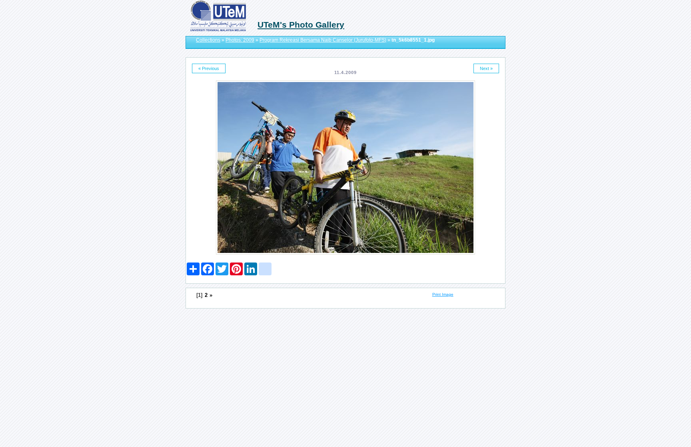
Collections (208, 40)
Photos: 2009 (240, 40)
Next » (486, 68)
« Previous (208, 68)
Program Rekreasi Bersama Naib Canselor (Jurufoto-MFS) (323, 40)
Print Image (442, 294)
